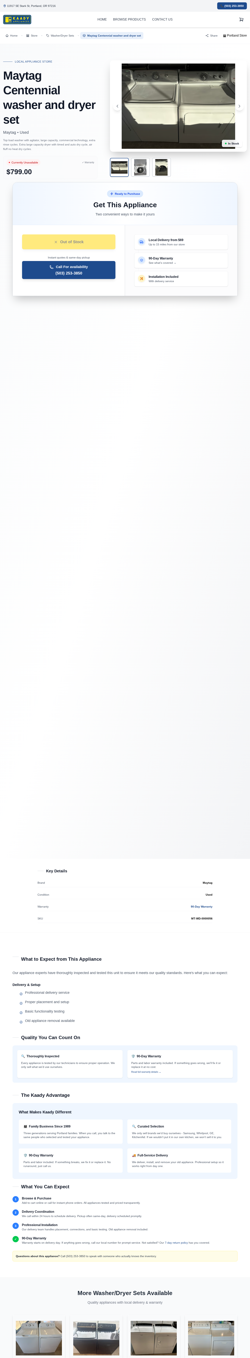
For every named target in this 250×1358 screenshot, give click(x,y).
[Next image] (239, 106)
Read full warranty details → (146, 1072)
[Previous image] (117, 106)
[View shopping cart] (241, 19)
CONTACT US (162, 19)
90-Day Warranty (201, 906)
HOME (102, 19)
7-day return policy (176, 1242)
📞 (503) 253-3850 (232, 5)
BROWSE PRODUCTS (129, 19)
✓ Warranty (88, 162)
